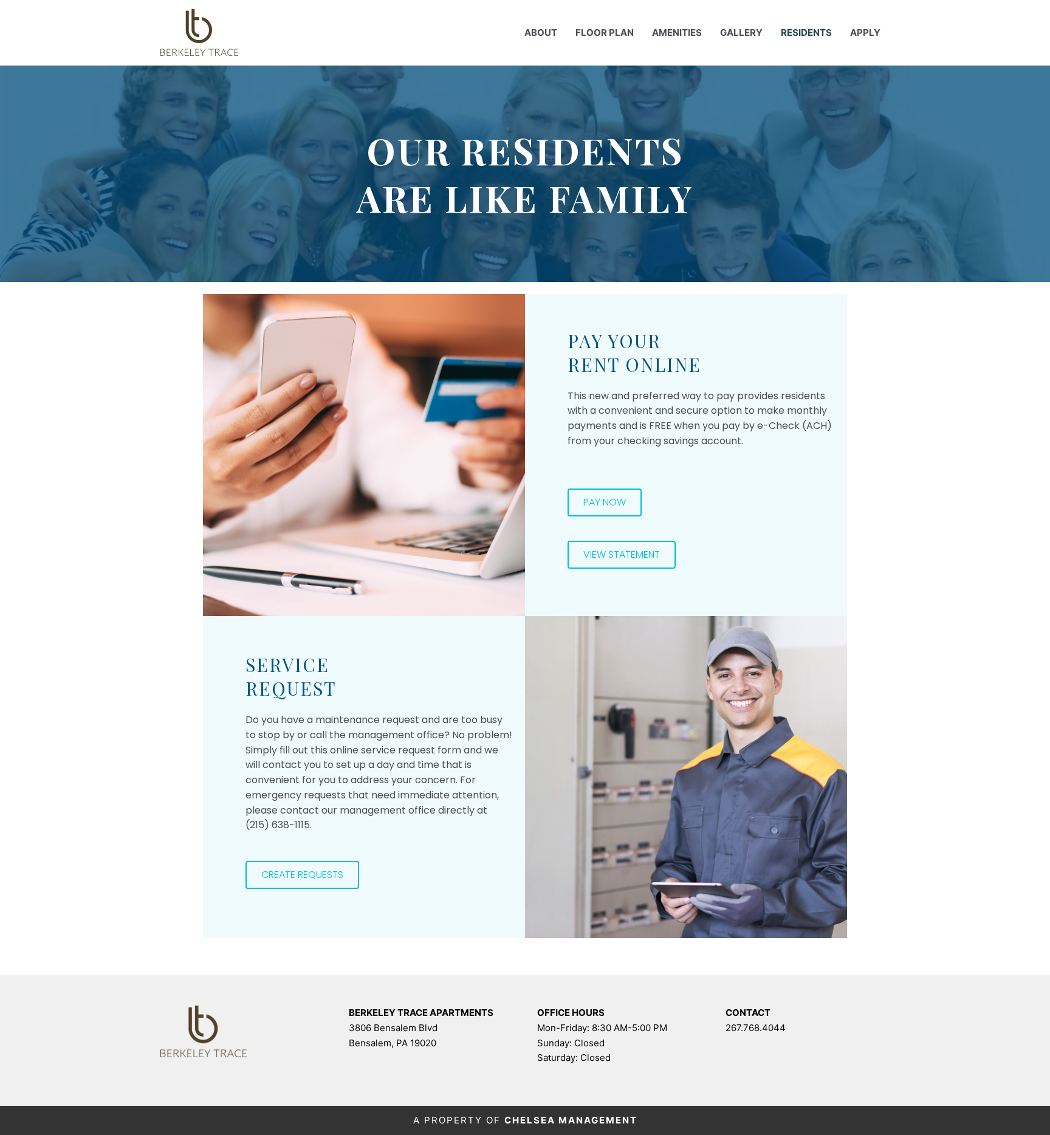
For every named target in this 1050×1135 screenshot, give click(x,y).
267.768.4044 (756, 1028)
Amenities (677, 32)
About (540, 32)
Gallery (741, 32)
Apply (865, 32)
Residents (806, 32)
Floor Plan (604, 32)
